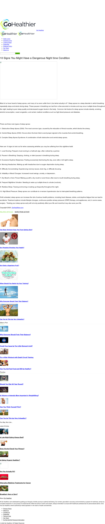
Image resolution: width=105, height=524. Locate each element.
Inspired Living (7, 41)
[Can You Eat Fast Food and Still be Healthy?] (4, 365)
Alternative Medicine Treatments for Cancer (15, 483)
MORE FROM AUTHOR (22, 212)
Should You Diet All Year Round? (11, 384)
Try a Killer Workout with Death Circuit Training (16, 357)
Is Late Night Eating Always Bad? (12, 437)
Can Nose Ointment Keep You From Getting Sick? (16, 230)
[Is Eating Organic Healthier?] (4, 456)
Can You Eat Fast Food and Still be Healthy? (15, 369)
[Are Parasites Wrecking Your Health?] (9, 244)
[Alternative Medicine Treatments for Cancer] (4, 479)
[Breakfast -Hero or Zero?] (4, 491)
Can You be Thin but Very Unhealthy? (12, 319)
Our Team (6, 48)
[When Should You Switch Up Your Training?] (9, 280)
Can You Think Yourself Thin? (10, 407)
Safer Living (6, 39)
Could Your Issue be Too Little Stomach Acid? (16, 346)
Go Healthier (8, 498)
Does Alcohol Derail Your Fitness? (12, 449)
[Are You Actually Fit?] (4, 468)
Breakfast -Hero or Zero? (9, 494)
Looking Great (7, 42)
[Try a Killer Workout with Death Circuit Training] (4, 354)
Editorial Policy (7, 46)
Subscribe (6, 44)
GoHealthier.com (17, 207)
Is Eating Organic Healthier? (10, 460)
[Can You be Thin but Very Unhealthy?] (9, 316)
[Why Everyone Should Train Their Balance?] (9, 298)
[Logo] (9, 35)
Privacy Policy (7, 509)
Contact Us (6, 512)
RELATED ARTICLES (6, 212)
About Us (6, 50)
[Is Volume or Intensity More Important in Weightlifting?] (4, 392)
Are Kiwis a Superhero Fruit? (9, 265)
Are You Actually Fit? (7, 471)
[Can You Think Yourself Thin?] (4, 403)
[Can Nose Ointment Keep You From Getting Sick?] (9, 226)
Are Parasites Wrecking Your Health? (12, 248)
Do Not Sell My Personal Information (13, 520)
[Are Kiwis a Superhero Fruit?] (9, 262)
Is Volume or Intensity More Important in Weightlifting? (19, 395)
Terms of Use (7, 516)
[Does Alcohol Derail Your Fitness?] (4, 445)
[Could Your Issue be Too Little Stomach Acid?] (4, 342)
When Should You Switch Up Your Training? (14, 283)
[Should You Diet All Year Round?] (4, 380)
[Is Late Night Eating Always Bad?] (4, 434)
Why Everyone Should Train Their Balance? (14, 301)
